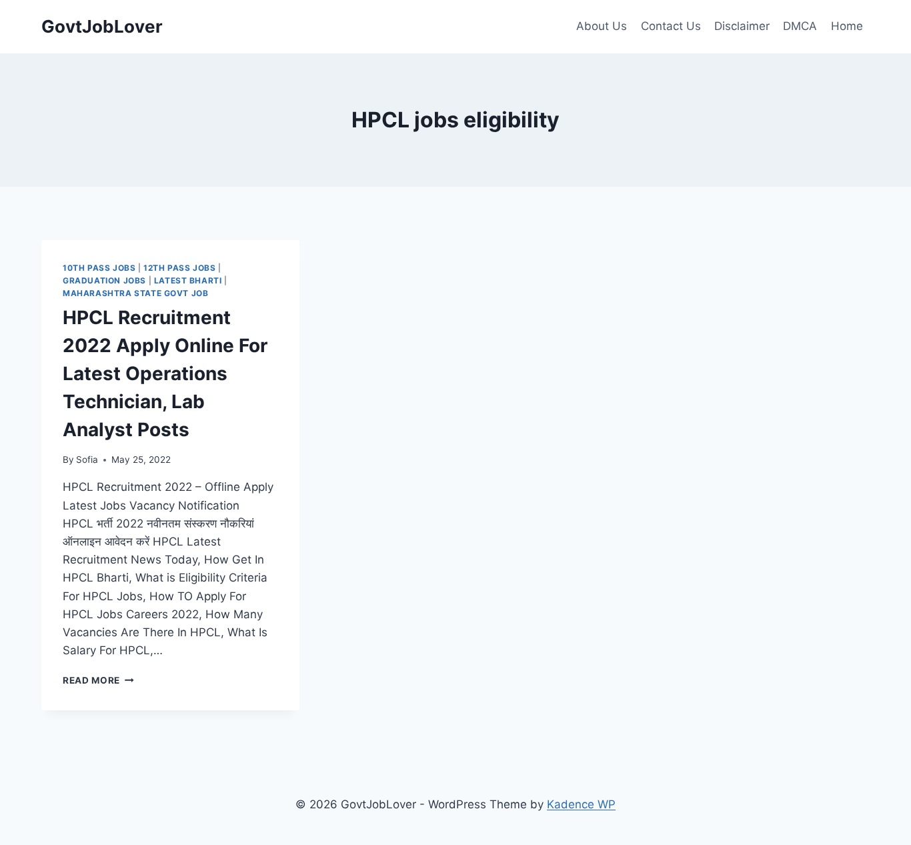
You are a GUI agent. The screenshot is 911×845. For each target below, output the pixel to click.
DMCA (800, 26)
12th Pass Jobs (179, 268)
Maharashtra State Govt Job (135, 293)
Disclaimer (742, 26)
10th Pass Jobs (99, 268)
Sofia (87, 459)
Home (847, 26)
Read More (98, 680)
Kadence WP (581, 804)
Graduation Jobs (104, 280)
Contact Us (671, 26)
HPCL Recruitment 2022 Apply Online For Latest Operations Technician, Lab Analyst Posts (165, 373)
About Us (601, 26)
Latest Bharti (188, 280)
